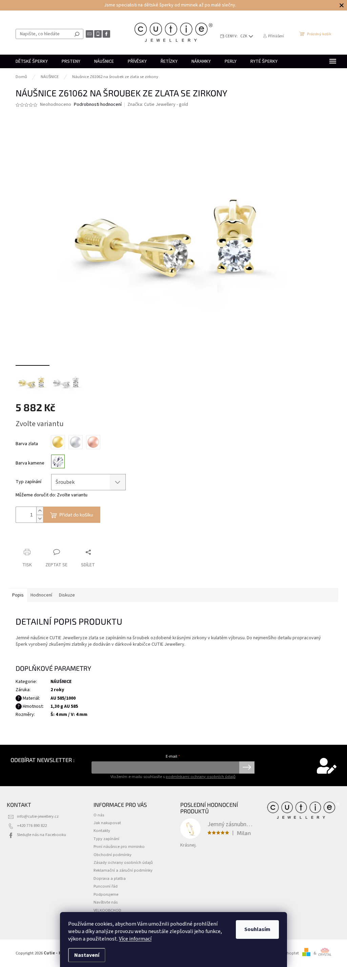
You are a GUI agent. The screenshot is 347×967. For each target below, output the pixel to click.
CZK (244, 36)
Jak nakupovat (107, 823)
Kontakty (102, 831)
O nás (99, 815)
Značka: (157, 104)
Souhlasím (257, 929)
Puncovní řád (106, 886)
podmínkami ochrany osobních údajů (201, 777)
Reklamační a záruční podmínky (123, 870)
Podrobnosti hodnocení (98, 104)
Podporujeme (106, 894)
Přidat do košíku (76, 514)
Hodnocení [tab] (41, 595)
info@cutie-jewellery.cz (38, 816)
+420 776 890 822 (32, 825)
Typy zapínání (106, 839)
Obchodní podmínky (112, 855)
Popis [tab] (18, 595)
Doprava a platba (110, 878)
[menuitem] (32, 61)
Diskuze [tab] (67, 595)
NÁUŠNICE (61, 681)
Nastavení (86, 955)
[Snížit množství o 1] (39, 519)
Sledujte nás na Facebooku (41, 835)
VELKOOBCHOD (107, 910)
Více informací (135, 939)
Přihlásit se (246, 767)
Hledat (77, 34)
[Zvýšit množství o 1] (39, 511)
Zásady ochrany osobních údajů (123, 862)
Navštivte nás (106, 902)
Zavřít (51, 539)
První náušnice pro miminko (119, 846)
